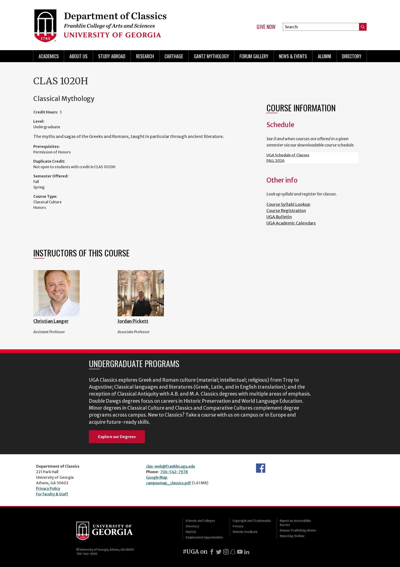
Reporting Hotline (292, 536)
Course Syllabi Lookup (288, 204)
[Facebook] (212, 552)
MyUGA (191, 531)
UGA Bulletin (279, 216)
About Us (78, 56)
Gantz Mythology (211, 56)
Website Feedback (245, 531)
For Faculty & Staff (52, 494)
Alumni (324, 56)
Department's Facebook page (260, 468)
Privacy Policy (48, 488)
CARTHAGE (174, 56)
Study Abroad (111, 56)
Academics (49, 56)
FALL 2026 (275, 160)
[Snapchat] (233, 552)
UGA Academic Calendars (291, 223)
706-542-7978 (174, 471)
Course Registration (286, 210)
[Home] (114, 23)
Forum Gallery (254, 56)
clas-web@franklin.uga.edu (170, 466)
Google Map (156, 477)
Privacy (238, 526)
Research (145, 56)
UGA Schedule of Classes (287, 155)
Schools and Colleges (200, 520)
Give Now (266, 27)
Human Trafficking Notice (298, 530)
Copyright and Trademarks (252, 520)
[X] (219, 552)
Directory (351, 56)
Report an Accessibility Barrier (295, 523)
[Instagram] (226, 552)
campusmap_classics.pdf (168, 483)
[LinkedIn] (247, 552)
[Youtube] (240, 552)
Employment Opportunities (204, 537)
